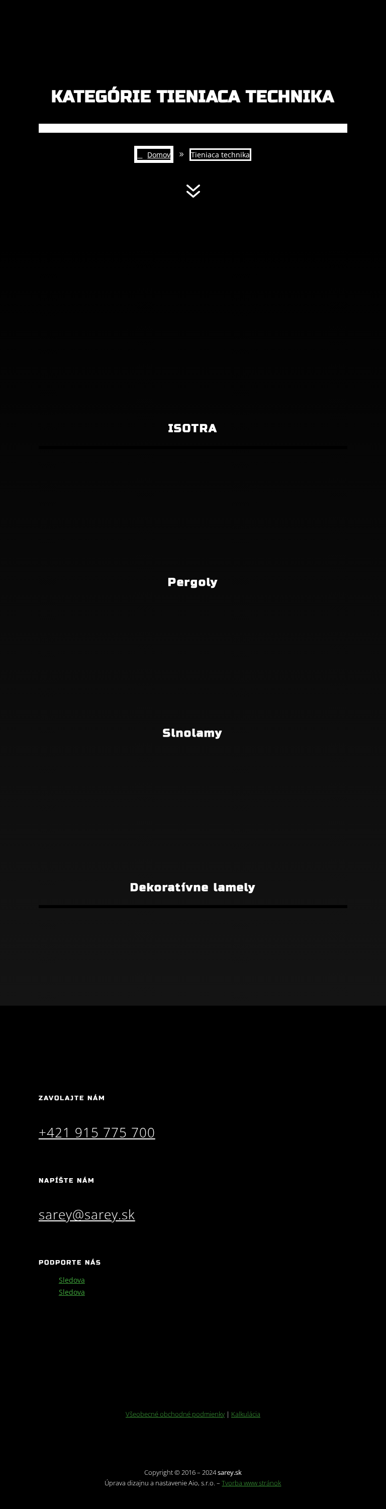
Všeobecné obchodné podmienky (175, 1413)
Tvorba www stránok (251, 1482)
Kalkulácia (245, 1413)
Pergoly (193, 582)
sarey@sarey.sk (87, 1214)
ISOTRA (193, 428)
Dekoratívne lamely (193, 887)
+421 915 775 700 (97, 1132)
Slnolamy (193, 733)
